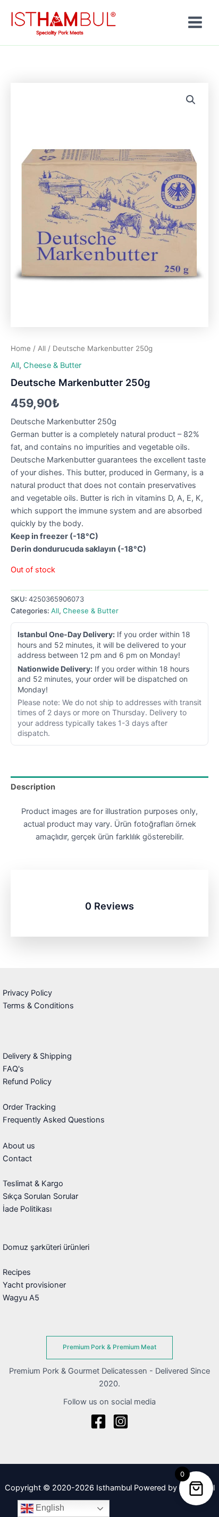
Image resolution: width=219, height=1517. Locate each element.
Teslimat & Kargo (33, 1183)
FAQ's (13, 1069)
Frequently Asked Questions (54, 1120)
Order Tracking (29, 1107)
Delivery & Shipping (37, 1056)
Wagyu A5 (21, 1297)
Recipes (17, 1272)
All (42, 348)
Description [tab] (33, 787)
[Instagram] (121, 1421)
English (48, 1507)
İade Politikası (27, 1209)
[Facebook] (98, 1421)
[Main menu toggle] (195, 22)
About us (19, 1146)
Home (21, 348)
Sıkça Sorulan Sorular (40, 1196)
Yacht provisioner (34, 1285)
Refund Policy (27, 1081)
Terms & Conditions (38, 1005)
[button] (190, 99)
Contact (17, 1158)
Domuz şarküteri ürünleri (46, 1247)
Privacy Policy (27, 993)
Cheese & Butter (52, 365)
